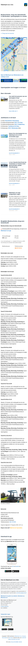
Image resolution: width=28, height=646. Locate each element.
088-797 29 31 (18, 248)
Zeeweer (24, 636)
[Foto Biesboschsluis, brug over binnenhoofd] (13, 494)
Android (17, 566)
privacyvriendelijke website (16, 641)
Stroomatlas (4, 637)
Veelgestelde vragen (5, 614)
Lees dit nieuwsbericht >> (14, 153)
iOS (13, 566)
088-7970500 (12, 522)
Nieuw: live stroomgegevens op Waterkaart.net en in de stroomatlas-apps (18, 135)
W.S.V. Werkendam (13, 128)
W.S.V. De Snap (18, 122)
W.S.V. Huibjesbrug (19, 124)
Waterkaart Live (18, 636)
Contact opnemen (4, 606)
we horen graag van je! (21, 592)
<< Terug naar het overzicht (7, 33)
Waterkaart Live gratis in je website (9, 595)
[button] (9, 61)
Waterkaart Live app (6, 230)
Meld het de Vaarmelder (16, 527)
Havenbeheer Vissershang (12, 120)
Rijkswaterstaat (24, 70)
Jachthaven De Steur (13, 126)
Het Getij (11, 637)
